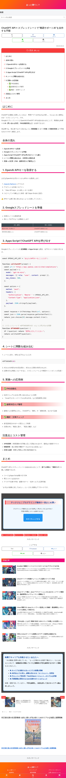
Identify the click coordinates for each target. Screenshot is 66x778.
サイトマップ (33, 770)
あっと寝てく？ (11, 770)
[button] (64, 17)
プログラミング (19, 535)
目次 (31, 50)
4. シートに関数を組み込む (15, 76)
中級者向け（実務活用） (31, 535)
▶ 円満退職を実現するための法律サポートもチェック (28, 679)
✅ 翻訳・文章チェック (17, 90)
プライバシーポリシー (55, 770)
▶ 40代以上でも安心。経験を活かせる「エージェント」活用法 (32, 673)
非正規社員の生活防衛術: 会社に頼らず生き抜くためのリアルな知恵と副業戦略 (28, 748)
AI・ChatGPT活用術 (8, 535)
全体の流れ (9, 60)
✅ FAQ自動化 (14, 83)
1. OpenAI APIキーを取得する (16, 64)
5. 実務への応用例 (12, 80)
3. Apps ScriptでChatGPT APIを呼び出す (20, 72)
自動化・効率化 (43, 535)
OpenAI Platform (10, 184)
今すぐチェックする (33, 519)
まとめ (8, 98)
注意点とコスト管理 (13, 94)
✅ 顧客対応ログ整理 (16, 87)
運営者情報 (33, 772)
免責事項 (11, 772)
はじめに (9, 56)
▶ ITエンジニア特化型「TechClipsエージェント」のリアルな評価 (33, 676)
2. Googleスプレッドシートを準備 (18, 68)
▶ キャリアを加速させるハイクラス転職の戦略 (26, 670)
